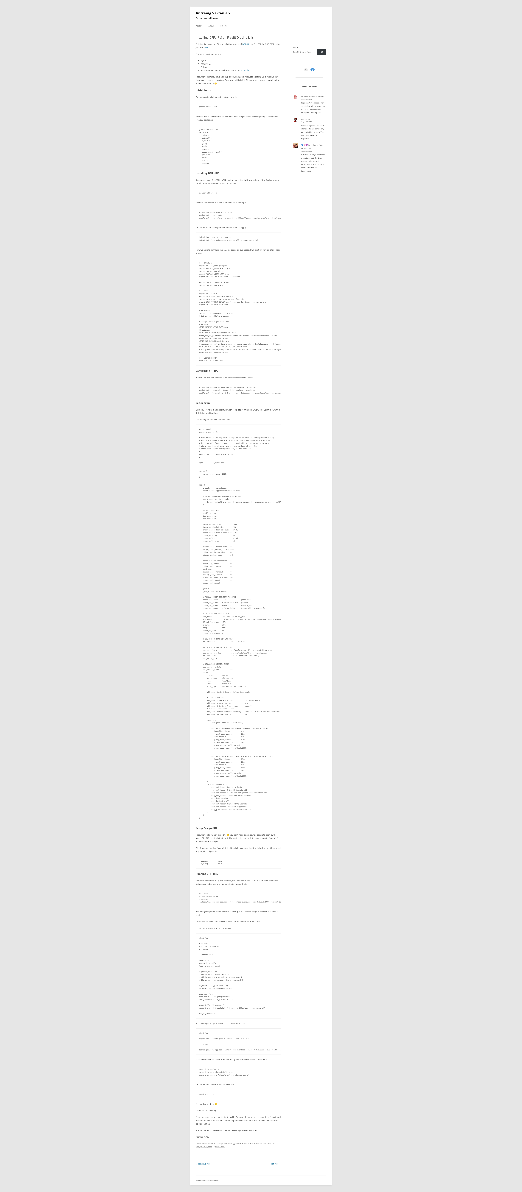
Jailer (206, 47)
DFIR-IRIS (246, 44)
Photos (223, 26)
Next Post (275, 1163)
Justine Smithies (307, 96)
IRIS (264, 1143)
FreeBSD (245, 1143)
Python (209, 1146)
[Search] (321, 52)
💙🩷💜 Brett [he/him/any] (312, 145)
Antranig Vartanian (213, 13)
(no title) (320, 96)
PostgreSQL (200, 1146)
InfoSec (259, 1143)
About (211, 26)
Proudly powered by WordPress (207, 1180)
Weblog (199, 26)
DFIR (239, 1143)
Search (295, 47)
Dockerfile (244, 70)
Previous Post (203, 1163)
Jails (273, 1143)
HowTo (252, 1143)
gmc (303, 119)
